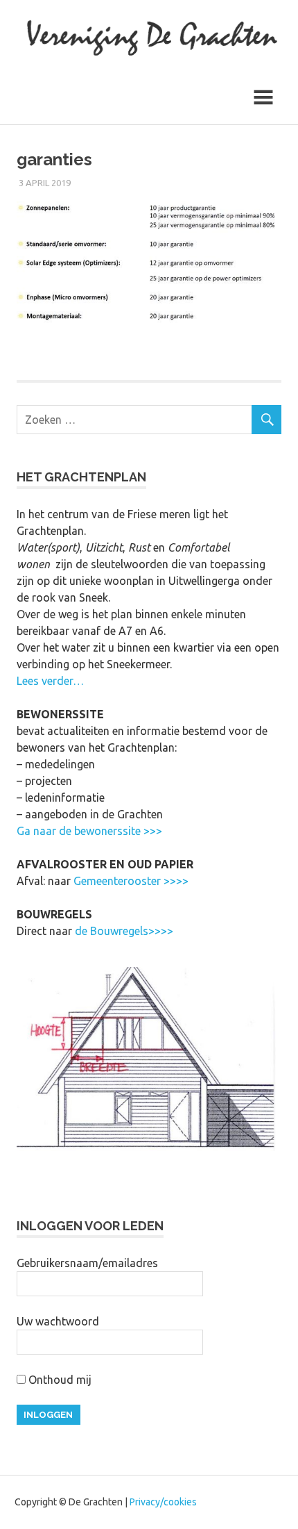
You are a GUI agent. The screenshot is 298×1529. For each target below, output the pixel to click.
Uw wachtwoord (58, 1321)
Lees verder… (50, 681)
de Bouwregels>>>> (124, 931)
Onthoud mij (58, 1379)
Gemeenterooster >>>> (131, 881)
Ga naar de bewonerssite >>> (89, 831)
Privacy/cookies (163, 1501)
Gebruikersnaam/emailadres (87, 1263)
